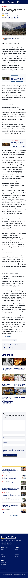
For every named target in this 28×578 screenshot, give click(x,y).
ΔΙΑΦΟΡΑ (17, 556)
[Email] (8, 543)
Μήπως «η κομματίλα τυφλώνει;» (6, 385)
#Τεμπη (14, 340)
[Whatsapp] (15, 17)
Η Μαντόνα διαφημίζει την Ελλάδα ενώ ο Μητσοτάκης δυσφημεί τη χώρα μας (7, 370)
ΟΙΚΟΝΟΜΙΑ (18, 552)
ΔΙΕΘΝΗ (3, 554)
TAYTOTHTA (3, 562)
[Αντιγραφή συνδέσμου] (18, 17)
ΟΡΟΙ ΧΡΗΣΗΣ (4, 564)
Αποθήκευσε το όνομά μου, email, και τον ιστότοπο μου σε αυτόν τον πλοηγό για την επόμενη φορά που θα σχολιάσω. (13, 450)
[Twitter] (12, 17)
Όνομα (5, 432)
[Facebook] (9, 17)
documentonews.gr (7, 45)
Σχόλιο (5, 419)
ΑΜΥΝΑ (3, 549)
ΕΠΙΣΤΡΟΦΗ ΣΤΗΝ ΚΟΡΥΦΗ (14, 576)
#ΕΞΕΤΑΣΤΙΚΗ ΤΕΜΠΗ (6, 340)
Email (4, 437)
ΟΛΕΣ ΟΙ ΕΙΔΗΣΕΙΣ (14, 515)
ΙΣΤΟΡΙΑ (17, 549)
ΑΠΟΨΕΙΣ (4, 6)
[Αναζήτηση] (25, 2)
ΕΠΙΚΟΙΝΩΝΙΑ (4, 569)
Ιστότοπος (5, 442)
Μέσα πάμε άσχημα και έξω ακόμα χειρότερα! (19, 369)
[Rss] (10, 543)
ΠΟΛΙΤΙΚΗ (17, 554)
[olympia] (14, 2)
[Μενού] (3, 2)
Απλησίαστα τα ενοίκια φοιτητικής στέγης (19, 385)
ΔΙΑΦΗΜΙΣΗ (3, 567)
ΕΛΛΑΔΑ (3, 556)
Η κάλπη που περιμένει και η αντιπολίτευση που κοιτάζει (20, 399)
